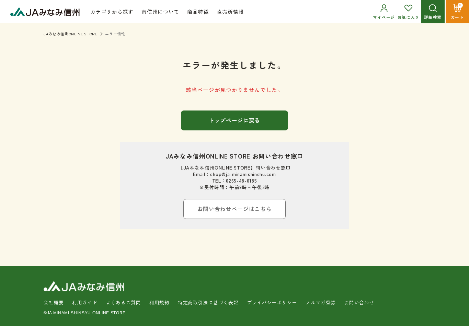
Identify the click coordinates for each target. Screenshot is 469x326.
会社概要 (54, 302)
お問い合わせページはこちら (234, 208)
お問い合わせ (359, 302)
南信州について (160, 11)
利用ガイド (84, 302)
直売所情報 (230, 11)
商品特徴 (198, 11)
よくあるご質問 (123, 302)
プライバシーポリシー (272, 302)
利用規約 (159, 302)
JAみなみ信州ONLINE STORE (70, 33)
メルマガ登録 (321, 302)
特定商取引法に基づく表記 (208, 302)
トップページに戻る (234, 120)
